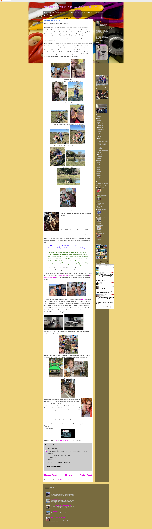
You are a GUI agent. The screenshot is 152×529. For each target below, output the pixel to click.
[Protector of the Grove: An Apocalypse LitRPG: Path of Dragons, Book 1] (99, 255)
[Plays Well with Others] (104, 255)
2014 (98, 173)
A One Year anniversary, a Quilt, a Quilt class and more (61, 505)
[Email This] (76, 440)
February (100, 154)
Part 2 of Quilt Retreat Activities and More (58, 499)
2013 (98, 175)
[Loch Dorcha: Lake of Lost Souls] (106, 255)
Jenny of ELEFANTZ (100, 225)
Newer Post (50, 475)
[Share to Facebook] (79, 440)
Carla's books (98, 244)
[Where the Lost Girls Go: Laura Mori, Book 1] (106, 247)
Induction (100, 286)
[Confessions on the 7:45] (101, 258)
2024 (98, 120)
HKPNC (78, 524)
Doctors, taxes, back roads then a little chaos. (103, 144)
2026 (98, 116)
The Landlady (101, 268)
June (99, 134)
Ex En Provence (101, 272)
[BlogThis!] (77, 440)
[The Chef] (101, 247)
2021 (98, 160)
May (99, 136)
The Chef (100, 282)
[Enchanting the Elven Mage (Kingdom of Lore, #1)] (106, 251)
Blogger (85, 524)
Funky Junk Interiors (100, 203)
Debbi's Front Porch (100, 233)
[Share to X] (78, 440)
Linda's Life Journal (100, 187)
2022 (98, 158)
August (99, 131)
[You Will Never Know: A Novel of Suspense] (97, 251)
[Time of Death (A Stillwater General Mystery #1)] (97, 258)
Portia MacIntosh (101, 273)
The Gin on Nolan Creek (63, 275)
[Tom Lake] (101, 251)
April (99, 138)
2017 (98, 167)
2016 (98, 169)
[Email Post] (73, 440)
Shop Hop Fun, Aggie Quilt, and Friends (58, 517)
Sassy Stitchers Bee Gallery (73, 12)
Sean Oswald (101, 287)
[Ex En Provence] (99, 247)
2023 (98, 122)
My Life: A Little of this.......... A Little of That (70, 6)
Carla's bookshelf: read (105, 265)
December (100, 123)
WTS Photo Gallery (99, 12)
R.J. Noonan (100, 296)
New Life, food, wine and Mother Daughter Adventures (102, 147)
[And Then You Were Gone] (104, 251)
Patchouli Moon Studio (101, 209)
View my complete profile (100, 40)
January (99, 156)
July (99, 133)
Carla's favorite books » (104, 261)
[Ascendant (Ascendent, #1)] (97, 255)
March (99, 152)
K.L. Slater (100, 283)
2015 (98, 171)
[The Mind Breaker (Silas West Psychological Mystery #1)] (99, 251)
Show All (107, 240)
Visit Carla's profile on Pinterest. (102, 183)
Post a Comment (54, 466)
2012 (98, 177)
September (100, 129)
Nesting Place (99, 206)
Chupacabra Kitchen (52, 277)
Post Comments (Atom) (66, 480)
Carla (102, 21)
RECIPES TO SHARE (48, 15)
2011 (98, 179)
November (100, 125)
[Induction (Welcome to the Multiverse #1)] (104, 247)
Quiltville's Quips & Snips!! (102, 195)
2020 (98, 162)
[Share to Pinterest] (80, 440)
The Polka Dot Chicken (101, 217)
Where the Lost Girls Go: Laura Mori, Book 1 (103, 295)
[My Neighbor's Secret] (101, 255)
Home (45, 12)
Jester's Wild (83, 299)
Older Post (86, 475)
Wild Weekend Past (54, 511)
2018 (98, 166)
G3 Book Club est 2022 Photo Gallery (57, 12)
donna (50, 448)
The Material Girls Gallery (87, 12)
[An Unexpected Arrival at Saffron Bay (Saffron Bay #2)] (106, 258)
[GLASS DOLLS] (99, 258)
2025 (98, 118)
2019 (98, 164)
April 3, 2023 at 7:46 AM (59, 462)
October (100, 127)
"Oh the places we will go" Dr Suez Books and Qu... (103, 141)
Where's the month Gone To (56, 493)
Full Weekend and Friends (103, 150)
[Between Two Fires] (104, 258)
